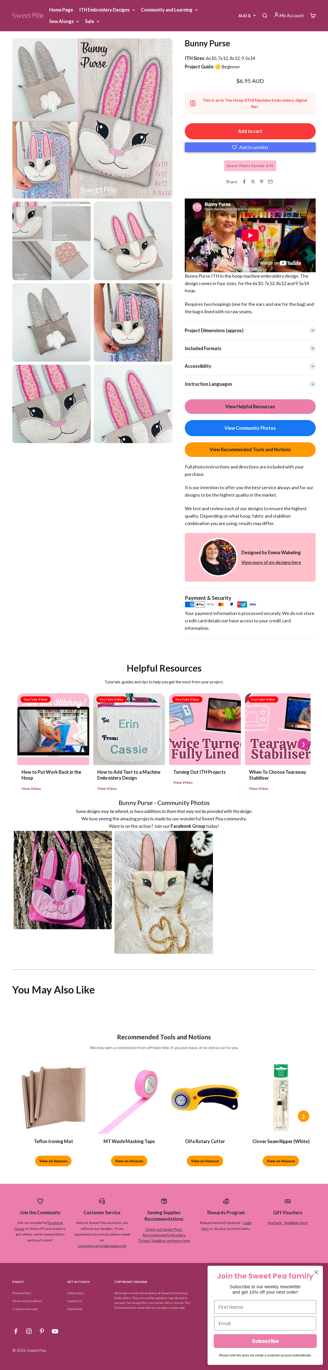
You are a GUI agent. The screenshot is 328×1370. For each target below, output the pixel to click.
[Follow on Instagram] (28, 1331)
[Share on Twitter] (253, 181)
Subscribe (265, 1341)
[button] (250, 147)
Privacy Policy (21, 1293)
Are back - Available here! (288, 1222)
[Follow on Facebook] (15, 1331)
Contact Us (74, 1301)
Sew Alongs (61, 21)
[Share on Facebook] (244, 181)
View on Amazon (53, 1161)
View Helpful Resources (250, 406)
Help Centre (75, 1293)
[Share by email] (270, 181)
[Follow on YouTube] (55, 1331)
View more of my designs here (271, 562)
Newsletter (75, 1309)
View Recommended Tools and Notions (250, 449)
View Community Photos (250, 428)
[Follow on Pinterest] (41, 1331)
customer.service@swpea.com (102, 1245)
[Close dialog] (316, 1272)
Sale (89, 21)
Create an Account (25, 1309)
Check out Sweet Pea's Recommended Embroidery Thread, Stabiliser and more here (164, 1235)
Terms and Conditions (27, 1301)
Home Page (61, 10)
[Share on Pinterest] (261, 181)
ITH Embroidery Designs (104, 10)
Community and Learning (166, 10)
